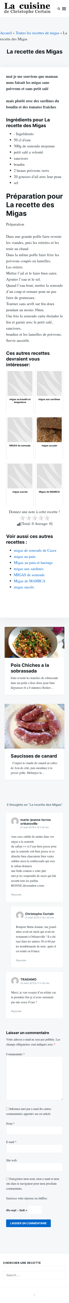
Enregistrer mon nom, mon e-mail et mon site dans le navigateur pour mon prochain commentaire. (32, 1183)
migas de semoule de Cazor (35, 550)
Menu (64, 8)
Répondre (16, 894)
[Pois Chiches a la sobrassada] (34, 642)
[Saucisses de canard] (34, 726)
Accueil (6, 32)
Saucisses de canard (34, 756)
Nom (10, 1123)
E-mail (11, 1142)
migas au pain (24, 556)
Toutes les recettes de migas (37, 32)
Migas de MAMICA (29, 580)
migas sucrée (24, 587)
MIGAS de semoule (29, 574)
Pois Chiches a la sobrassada (30, 668)
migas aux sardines (29, 568)
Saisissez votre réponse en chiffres (26, 1198)
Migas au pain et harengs (33, 562)
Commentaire (15, 1054)
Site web (11, 1160)
